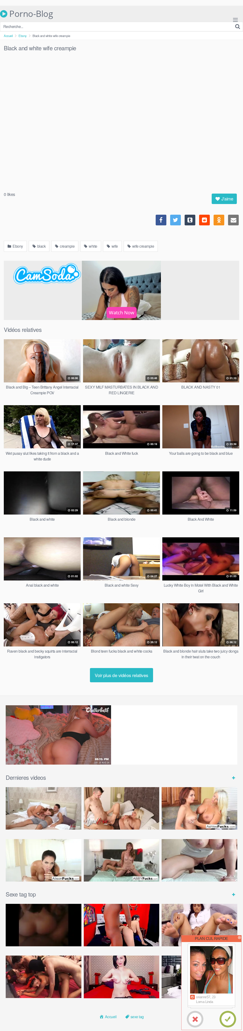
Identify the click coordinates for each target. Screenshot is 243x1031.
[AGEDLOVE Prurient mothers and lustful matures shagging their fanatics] (43, 808)
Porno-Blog (30, 13)
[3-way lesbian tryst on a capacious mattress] (121, 860)
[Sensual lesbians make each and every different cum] (199, 808)
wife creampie (142, 246)
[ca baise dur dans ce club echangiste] (43, 977)
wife (114, 246)
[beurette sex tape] (43, 925)
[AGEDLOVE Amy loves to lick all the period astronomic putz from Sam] (121, 808)
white (92, 246)
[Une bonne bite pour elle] (121, 977)
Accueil (8, 35)
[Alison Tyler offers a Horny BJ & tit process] (43, 860)
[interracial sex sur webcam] (121, 925)
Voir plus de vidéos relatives (121, 675)
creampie (67, 246)
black (41, 246)
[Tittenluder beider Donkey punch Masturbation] (199, 860)
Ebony (23, 35)
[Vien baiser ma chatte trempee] (199, 925)
